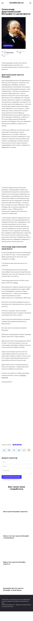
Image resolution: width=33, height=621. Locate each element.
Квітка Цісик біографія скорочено (15, 511)
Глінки (16, 283)
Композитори (8, 45)
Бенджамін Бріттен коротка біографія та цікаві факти (13, 589)
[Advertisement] (16, 168)
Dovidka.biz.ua (16, 3)
